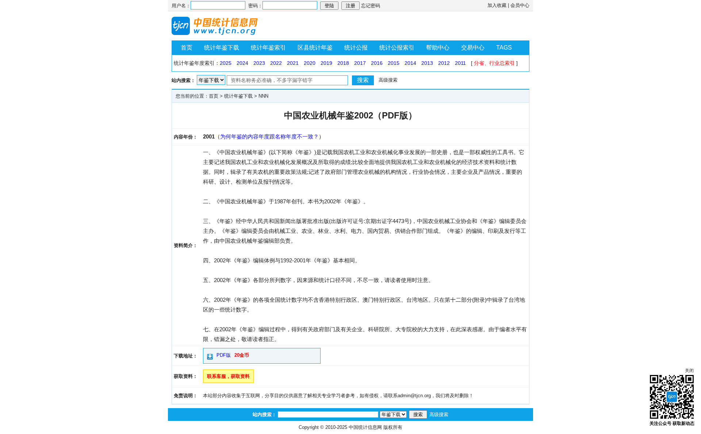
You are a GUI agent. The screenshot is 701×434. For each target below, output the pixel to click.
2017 (360, 63)
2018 (343, 63)
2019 (326, 63)
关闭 (689, 370)
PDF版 (224, 355)
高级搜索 (388, 80)
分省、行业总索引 (494, 63)
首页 (186, 47)
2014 (410, 63)
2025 (225, 63)
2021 (293, 63)
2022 (276, 63)
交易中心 (472, 47)
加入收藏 (496, 5)
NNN (263, 96)
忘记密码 (370, 5)
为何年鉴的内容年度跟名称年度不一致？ (269, 136)
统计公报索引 (396, 47)
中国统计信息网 (365, 427)
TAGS (504, 47)
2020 (309, 63)
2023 (259, 63)
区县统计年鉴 (315, 47)
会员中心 (519, 5)
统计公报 (356, 47)
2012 (444, 63)
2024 (242, 63)
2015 (393, 63)
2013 (427, 63)
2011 (460, 63)
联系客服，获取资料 (228, 376)
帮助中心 (437, 47)
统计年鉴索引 (268, 47)
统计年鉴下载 (221, 47)
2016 (377, 63)
